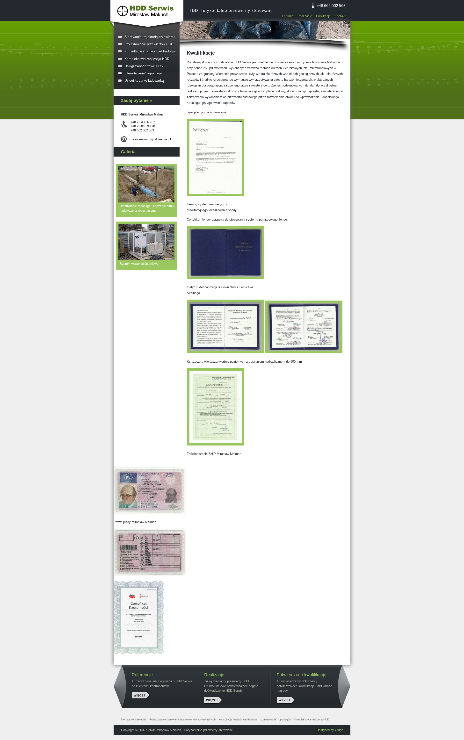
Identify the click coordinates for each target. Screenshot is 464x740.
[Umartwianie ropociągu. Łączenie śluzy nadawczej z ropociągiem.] (147, 184)
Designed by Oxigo (330, 730)
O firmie (287, 16)
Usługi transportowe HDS (143, 66)
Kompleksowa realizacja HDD (146, 59)
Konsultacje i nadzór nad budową (149, 51)
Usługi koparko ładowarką (144, 80)
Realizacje (304, 16)
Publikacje (323, 16)
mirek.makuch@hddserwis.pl (150, 139)
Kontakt (340, 16)
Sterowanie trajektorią (133, 719)
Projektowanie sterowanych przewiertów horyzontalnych (182, 719)
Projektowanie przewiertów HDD (149, 44)
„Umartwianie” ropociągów (276, 719)
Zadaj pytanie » (136, 100)
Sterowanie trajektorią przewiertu (149, 37)
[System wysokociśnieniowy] (147, 242)
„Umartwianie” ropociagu (143, 73)
